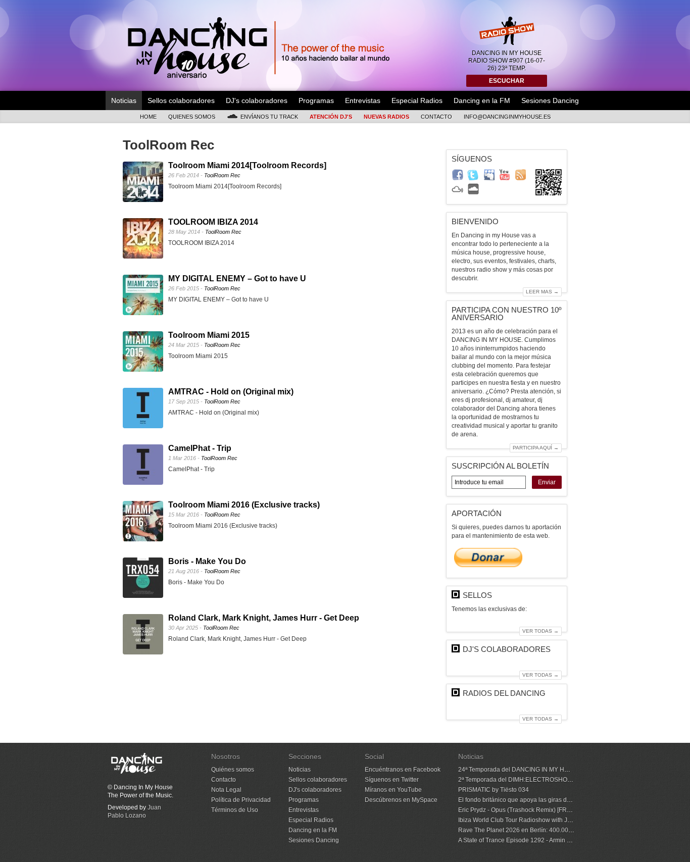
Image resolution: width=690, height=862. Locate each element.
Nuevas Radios (386, 117)
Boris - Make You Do (207, 561)
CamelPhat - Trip (199, 448)
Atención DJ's (331, 117)
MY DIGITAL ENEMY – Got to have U (237, 278)
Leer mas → (542, 291)
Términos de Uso (234, 810)
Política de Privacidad (241, 799)
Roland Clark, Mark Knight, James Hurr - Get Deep (263, 618)
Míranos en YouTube (393, 789)
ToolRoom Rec (222, 175)
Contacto (436, 117)
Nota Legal (226, 789)
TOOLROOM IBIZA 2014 (213, 222)
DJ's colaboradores (256, 100)
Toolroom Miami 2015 (209, 335)
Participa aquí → (536, 447)
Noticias (123, 100)
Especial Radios (416, 100)
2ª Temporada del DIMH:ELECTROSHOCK (517, 779)
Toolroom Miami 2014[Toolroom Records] (247, 165)
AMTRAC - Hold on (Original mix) (230, 391)
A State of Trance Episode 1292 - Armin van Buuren (528, 840)
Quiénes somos (232, 769)
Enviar (547, 482)
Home (148, 117)
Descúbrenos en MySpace (401, 799)
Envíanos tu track (269, 117)
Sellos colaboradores (181, 100)
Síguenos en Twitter (392, 779)
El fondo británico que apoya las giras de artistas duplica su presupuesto (557, 799)
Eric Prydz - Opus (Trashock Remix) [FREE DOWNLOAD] (536, 810)
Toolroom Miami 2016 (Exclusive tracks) (244, 504)
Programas (316, 100)
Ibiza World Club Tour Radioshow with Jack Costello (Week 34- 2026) (553, 820)
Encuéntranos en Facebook (402, 769)
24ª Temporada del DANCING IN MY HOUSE (519, 769)
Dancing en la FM (482, 100)
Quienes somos (191, 117)
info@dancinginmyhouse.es (507, 117)
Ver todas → (540, 631)
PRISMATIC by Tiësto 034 (493, 789)
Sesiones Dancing (550, 100)
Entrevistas (362, 100)
